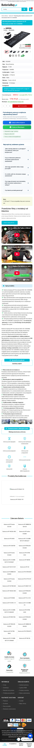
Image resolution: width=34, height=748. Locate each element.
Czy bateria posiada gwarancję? (14, 190)
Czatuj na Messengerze (18, 122)
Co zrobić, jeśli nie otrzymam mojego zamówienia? (15, 175)
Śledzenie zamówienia (9, 709)
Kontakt (21, 701)
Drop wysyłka (7, 706)
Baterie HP (11, 15)
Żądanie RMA (23, 687)
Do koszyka (23, 106)
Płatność (5, 701)
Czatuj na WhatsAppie (18, 127)
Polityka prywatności (8, 693)
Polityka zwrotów (24, 690)
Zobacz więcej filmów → (10, 222)
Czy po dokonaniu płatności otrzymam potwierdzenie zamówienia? (13, 159)
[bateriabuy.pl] (9, 5)
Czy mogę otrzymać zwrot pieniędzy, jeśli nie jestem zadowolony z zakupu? (15, 183)
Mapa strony (22, 703)
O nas (4, 685)
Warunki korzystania (8, 690)
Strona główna (5, 15)
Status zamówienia (24, 693)
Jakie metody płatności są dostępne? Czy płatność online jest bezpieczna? (15, 150)
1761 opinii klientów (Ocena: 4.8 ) (15, 101)
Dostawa (5, 703)
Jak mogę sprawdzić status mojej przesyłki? (14, 167)
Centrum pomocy (24, 685)
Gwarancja (6, 687)
